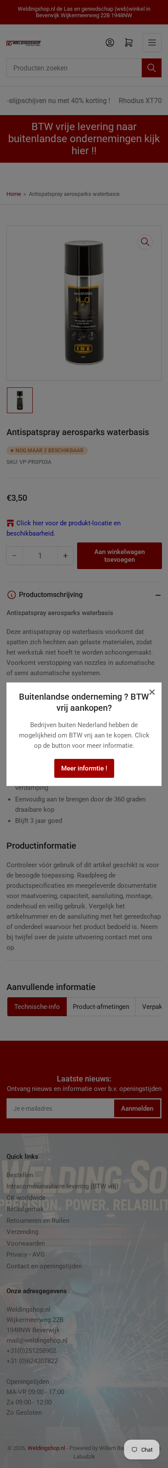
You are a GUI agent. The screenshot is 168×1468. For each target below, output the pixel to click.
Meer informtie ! (84, 768)
